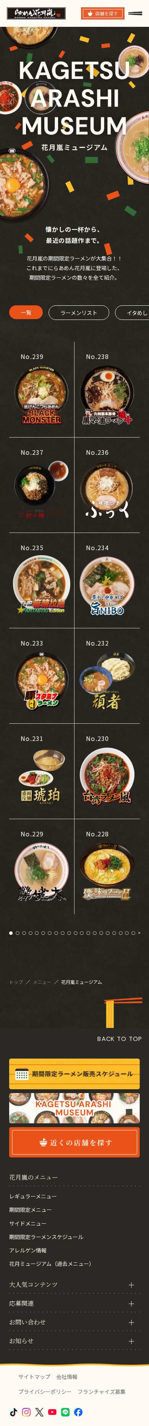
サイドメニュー (28, 1223)
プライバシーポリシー (45, 1391)
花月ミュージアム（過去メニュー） (51, 1263)
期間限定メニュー (30, 1209)
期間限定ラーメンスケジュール (46, 1237)
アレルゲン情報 (28, 1250)
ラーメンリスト (78, 312)
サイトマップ (34, 1376)
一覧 (26, 312)
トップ (16, 982)
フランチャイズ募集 (102, 1391)
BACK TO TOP (120, 1039)
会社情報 (67, 1376)
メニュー (42, 982)
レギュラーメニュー (33, 1196)
